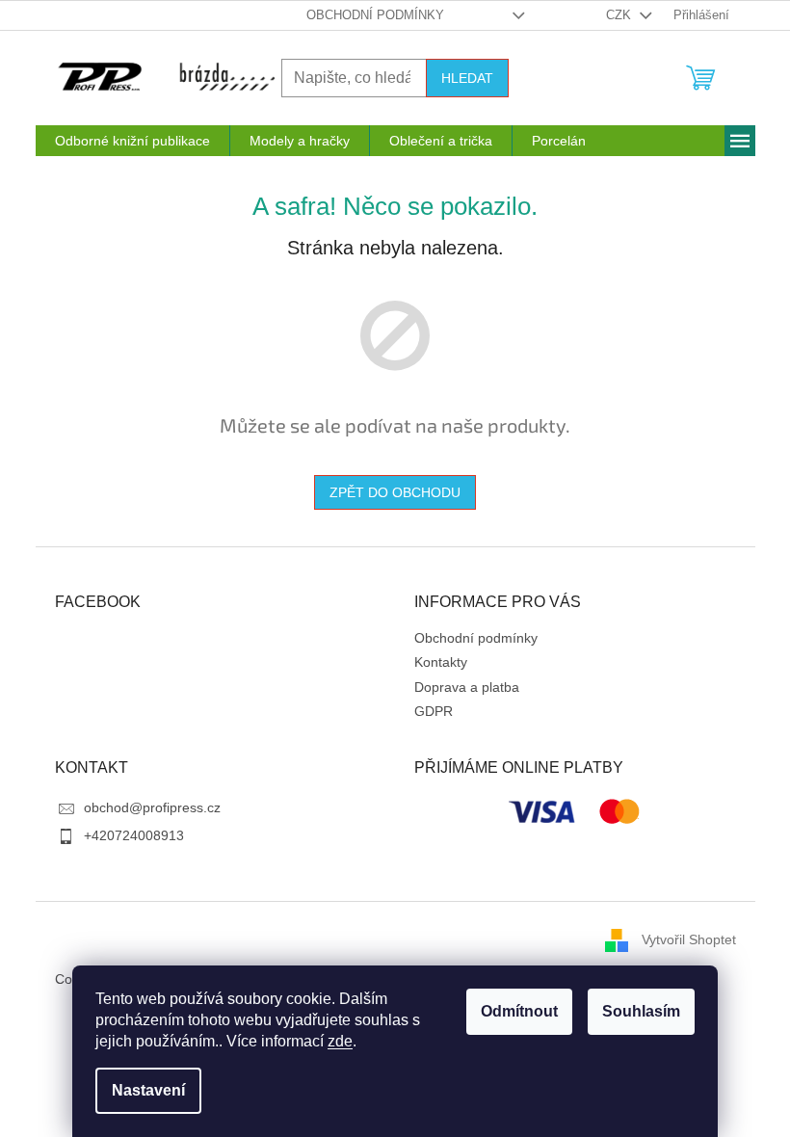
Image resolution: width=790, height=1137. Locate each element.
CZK (620, 15)
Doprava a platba (466, 687)
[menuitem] (132, 140)
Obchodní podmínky (375, 15)
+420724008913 (134, 835)
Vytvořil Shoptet (689, 939)
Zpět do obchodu (395, 492)
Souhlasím (641, 1011)
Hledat (467, 78)
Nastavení (148, 1090)
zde (340, 1041)
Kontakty (440, 662)
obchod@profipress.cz (152, 807)
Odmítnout (519, 1011)
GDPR (433, 711)
